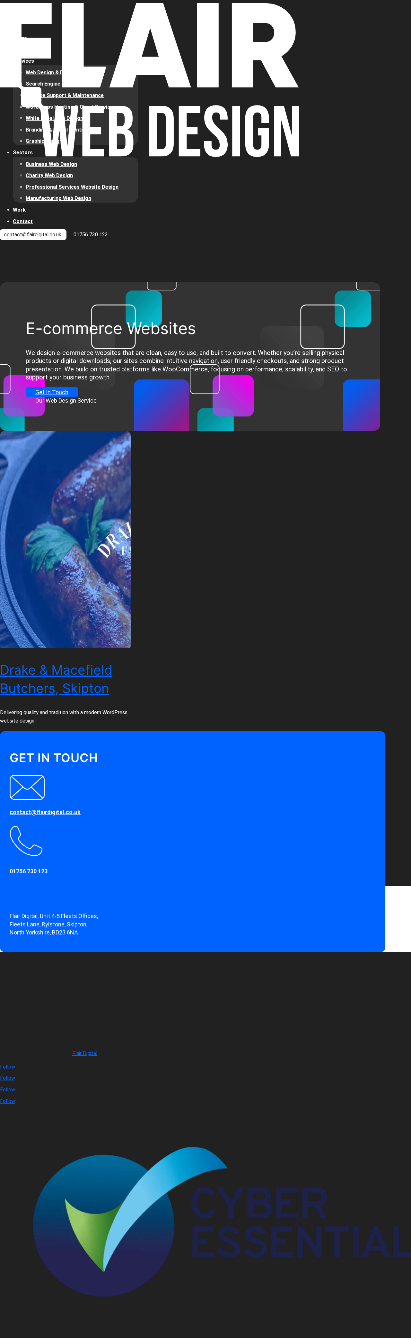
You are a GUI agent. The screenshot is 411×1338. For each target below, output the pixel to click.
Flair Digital (84, 1053)
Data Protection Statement (85, 1024)
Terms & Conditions (24, 1024)
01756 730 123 (91, 235)
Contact (23, 221)
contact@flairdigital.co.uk (33, 235)
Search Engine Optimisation (59, 84)
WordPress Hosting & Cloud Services (71, 107)
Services (23, 61)
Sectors (23, 153)
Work (19, 210)
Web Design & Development (59, 72)
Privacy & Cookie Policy (151, 1024)
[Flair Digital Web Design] (149, 155)
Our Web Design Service (66, 400)
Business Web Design (51, 164)
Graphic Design (44, 141)
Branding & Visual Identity (56, 130)
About (20, 50)
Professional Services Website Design (72, 187)
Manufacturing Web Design (58, 198)
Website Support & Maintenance (65, 95)
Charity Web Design (49, 175)
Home (20, 38)
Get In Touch (51, 392)
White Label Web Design (54, 118)
